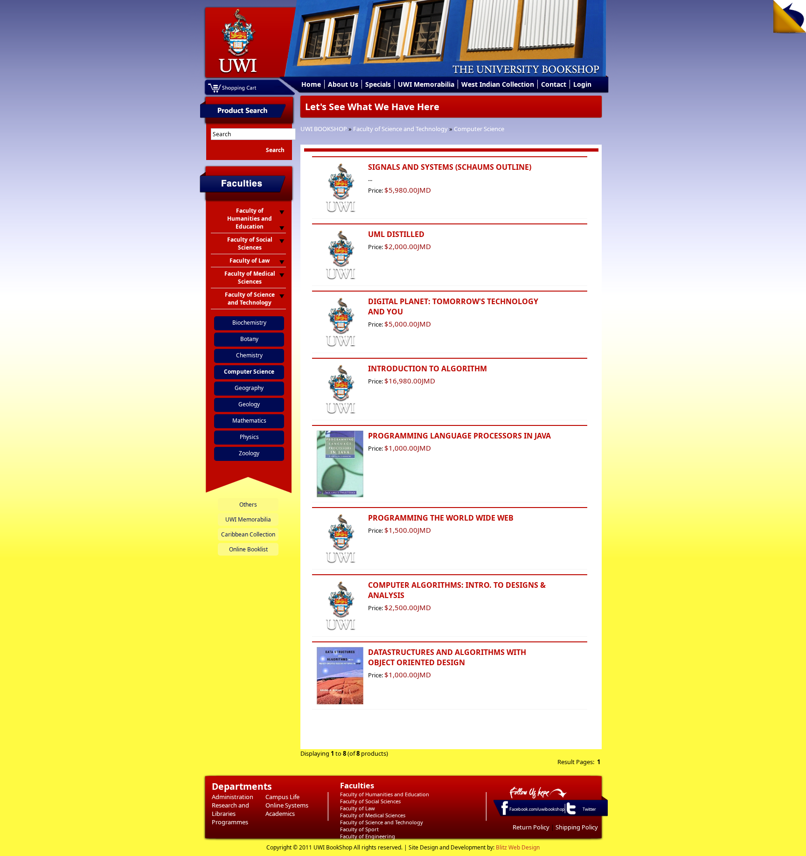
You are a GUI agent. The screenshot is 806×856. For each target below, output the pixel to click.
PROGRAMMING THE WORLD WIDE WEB (441, 518)
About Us (343, 84)
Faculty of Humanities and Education (384, 794)
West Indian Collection (497, 84)
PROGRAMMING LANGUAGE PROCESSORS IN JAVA (459, 436)
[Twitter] (570, 814)
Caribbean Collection (248, 534)
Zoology (249, 453)
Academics (280, 813)
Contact (553, 84)
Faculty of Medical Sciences (372, 815)
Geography (249, 388)
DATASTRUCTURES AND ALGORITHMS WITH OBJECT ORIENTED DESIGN (447, 657)
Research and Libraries (230, 809)
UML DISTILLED (396, 234)
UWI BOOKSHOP (323, 129)
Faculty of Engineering (367, 836)
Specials (378, 84)
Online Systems (286, 805)
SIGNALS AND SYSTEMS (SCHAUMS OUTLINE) (449, 167)
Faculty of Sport (359, 829)
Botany (249, 339)
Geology (249, 404)
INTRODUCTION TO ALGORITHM (427, 368)
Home (311, 84)
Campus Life (282, 797)
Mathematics (249, 421)
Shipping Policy (577, 827)
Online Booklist (248, 549)
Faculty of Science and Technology (400, 129)
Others (248, 504)
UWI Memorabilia (426, 84)
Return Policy (531, 827)
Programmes (230, 822)
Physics (249, 437)
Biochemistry (249, 323)
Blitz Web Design (518, 847)
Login (582, 84)
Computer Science (479, 129)
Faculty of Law (357, 808)
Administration (232, 797)
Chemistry (249, 355)
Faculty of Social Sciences (370, 801)
